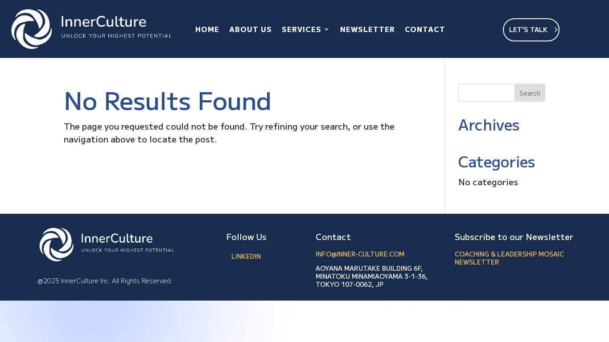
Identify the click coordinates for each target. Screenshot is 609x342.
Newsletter (367, 29)
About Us (250, 29)
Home (207, 29)
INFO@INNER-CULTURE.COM (360, 253)
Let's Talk (528, 29)
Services (301, 29)
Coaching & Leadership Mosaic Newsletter (509, 257)
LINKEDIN (246, 256)
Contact (425, 29)
